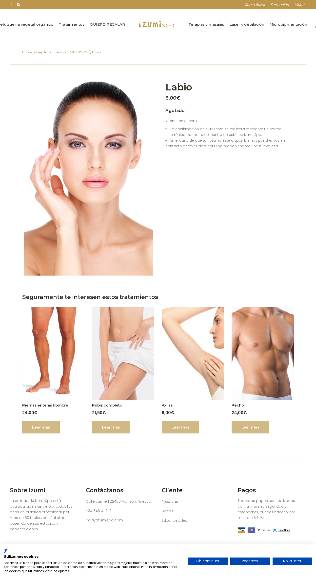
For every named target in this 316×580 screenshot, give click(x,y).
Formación (280, 4)
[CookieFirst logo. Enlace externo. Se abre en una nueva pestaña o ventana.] (5, 551)
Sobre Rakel (255, 4)
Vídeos (300, 4)
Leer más (41, 427)
